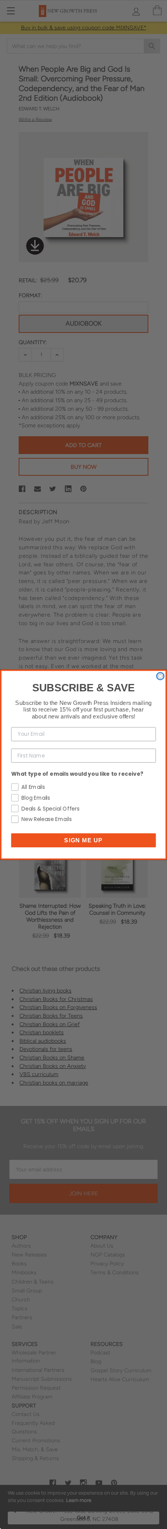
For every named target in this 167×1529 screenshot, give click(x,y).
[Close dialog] (160, 676)
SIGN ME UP (83, 840)
